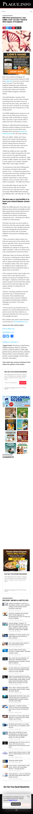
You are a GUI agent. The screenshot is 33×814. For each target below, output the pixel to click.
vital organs (12, 358)
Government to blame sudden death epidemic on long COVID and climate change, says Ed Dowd (19, 717)
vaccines (5, 358)
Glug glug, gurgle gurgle (16, 760)
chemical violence (14, 350)
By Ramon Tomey (19, 639)
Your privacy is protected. (9, 387)
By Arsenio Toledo (19, 620)
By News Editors (18, 684)
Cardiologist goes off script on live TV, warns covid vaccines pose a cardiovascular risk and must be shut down (19, 745)
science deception (18, 354)
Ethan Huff (13, 24)
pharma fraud (7, 354)
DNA (26, 350)
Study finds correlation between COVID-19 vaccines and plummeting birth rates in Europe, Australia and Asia (19, 708)
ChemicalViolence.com (20, 322)
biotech (17, 347)
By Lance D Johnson (19, 748)
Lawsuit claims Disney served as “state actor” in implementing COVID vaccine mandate (19, 753)
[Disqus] (16, 481)
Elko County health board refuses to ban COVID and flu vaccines (19, 643)
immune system (17, 352)
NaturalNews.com (8, 332)
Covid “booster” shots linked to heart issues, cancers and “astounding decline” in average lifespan (19, 767)
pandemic (26, 352)
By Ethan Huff (18, 610)
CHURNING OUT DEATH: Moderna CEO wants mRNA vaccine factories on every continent (19, 636)
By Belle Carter (18, 646)
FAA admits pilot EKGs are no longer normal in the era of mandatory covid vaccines (19, 725)
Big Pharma (25, 345)
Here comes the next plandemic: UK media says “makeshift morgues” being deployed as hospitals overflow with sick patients (19, 660)
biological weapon (8, 347)
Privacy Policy (13, 800)
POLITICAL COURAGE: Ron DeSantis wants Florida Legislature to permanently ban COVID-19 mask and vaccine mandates (19, 616)
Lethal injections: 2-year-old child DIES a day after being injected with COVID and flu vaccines (19, 775)
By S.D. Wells (18, 631)
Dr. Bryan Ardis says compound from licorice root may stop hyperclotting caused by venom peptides (19, 669)
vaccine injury (23, 356)
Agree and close (16, 804)
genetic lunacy (7, 352)
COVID (22, 350)
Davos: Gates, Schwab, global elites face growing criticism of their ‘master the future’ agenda (19, 689)
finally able (8, 81)
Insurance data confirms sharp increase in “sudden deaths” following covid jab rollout (19, 651)
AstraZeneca (17, 345)
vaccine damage (13, 356)
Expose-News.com (8, 329)
